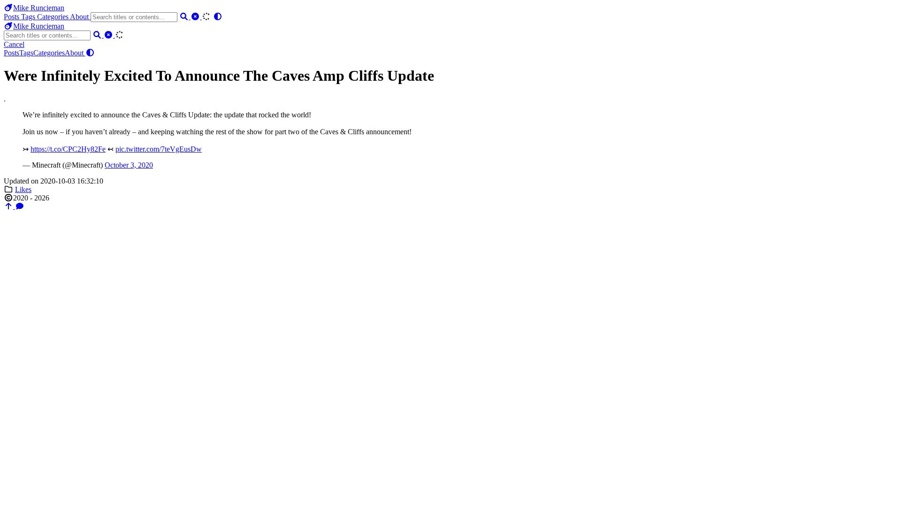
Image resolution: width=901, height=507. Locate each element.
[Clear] (196, 17)
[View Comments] (19, 206)
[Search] (185, 17)
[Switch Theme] (217, 17)
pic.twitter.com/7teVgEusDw (158, 149)
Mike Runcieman (38, 8)
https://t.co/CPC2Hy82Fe (68, 149)
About (80, 17)
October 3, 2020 (129, 165)
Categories (53, 17)
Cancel (14, 44)
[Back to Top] (9, 206)
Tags (29, 17)
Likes (23, 189)
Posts (12, 17)
